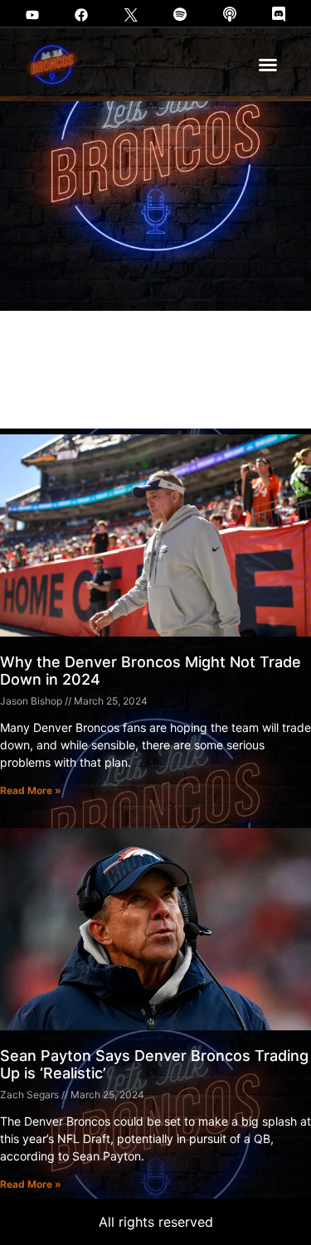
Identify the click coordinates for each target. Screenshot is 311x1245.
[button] (268, 65)
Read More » (30, 790)
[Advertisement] (155, 264)
